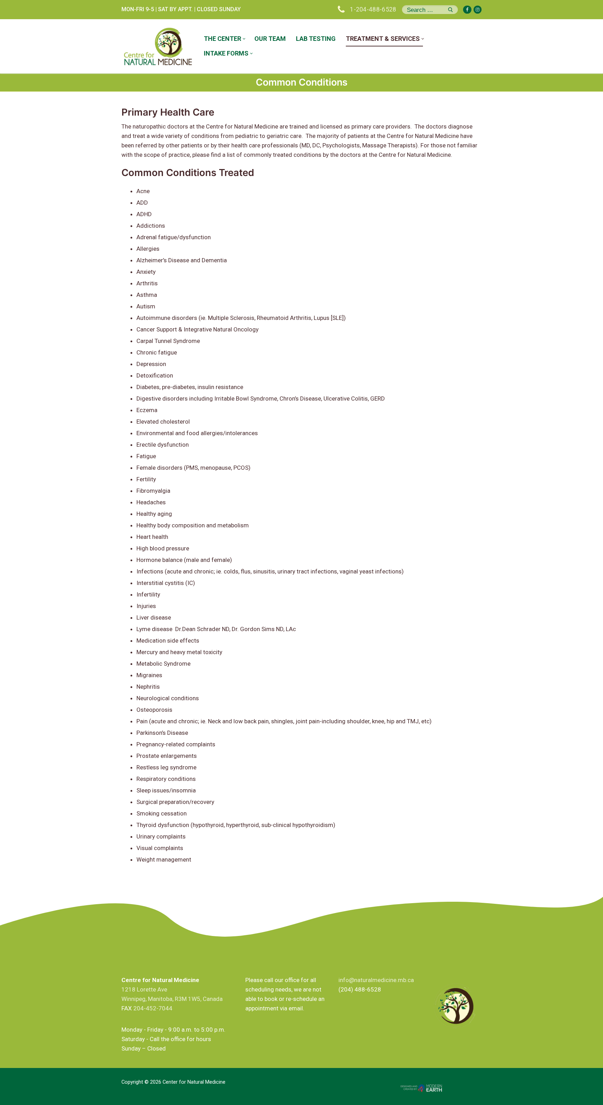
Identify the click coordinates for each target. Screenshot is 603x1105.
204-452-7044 (152, 1008)
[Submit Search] (450, 9)
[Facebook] (467, 10)
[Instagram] (478, 10)
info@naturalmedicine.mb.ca (376, 979)
